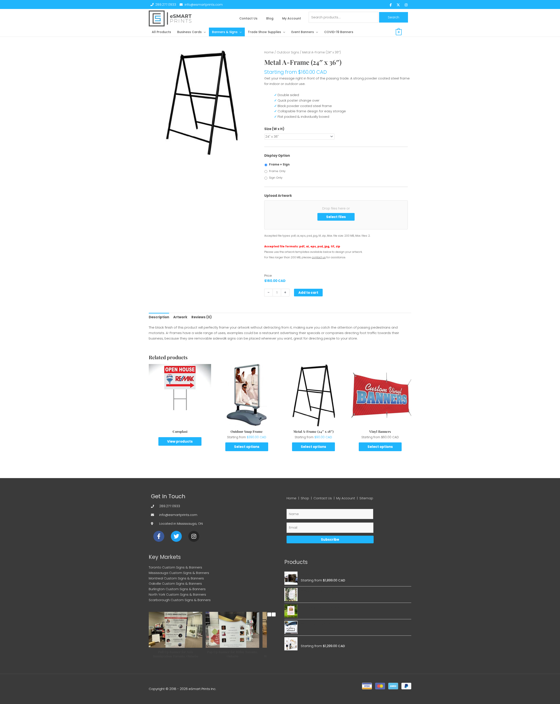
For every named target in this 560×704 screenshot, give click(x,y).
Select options (246, 446)
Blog (269, 18)
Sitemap (366, 498)
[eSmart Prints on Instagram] (406, 5)
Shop (305, 498)
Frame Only (277, 171)
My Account (291, 18)
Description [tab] (159, 317)
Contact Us (248, 18)
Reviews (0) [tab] (201, 317)
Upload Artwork (278, 196)
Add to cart (308, 292)
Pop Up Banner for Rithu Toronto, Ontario (232, 654)
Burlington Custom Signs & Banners (177, 589)
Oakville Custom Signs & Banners (175, 583)
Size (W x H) (274, 129)
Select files (336, 217)
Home (269, 52)
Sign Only (275, 178)
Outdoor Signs (288, 52)
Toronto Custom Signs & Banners (175, 567)
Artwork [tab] (180, 317)
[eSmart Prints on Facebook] (390, 5)
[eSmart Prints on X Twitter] (398, 5)
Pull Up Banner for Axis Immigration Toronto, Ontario (175, 654)
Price (268, 275)
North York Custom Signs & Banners (177, 594)
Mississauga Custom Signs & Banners (179, 572)
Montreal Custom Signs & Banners (176, 578)
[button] (191, 32)
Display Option (277, 155)
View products (180, 441)
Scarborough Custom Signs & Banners (180, 600)
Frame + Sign (279, 164)
